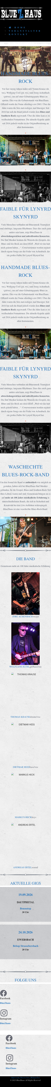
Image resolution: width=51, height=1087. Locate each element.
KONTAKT (18, 34)
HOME (19, 27)
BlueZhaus (5, 1003)
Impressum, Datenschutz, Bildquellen (25, 1077)
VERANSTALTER (25, 30)
